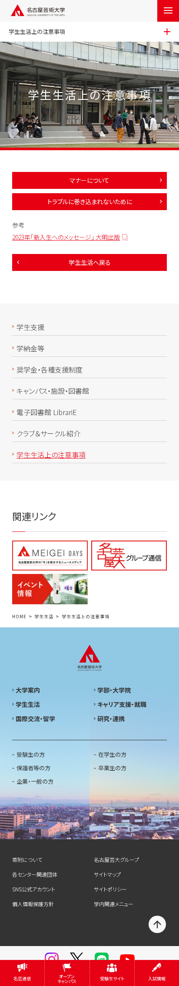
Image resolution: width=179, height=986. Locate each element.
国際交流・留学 (35, 718)
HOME (19, 617)
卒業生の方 (112, 768)
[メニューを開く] (168, 11)
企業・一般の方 (35, 781)
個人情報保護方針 (33, 903)
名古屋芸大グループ (116, 859)
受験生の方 (31, 754)
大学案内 (28, 690)
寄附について (27, 859)
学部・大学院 (114, 690)
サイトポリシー (110, 889)
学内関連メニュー (113, 903)
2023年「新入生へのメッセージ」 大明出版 (66, 237)
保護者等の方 (33, 768)
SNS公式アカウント (33, 889)
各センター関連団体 (34, 874)
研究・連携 (111, 718)
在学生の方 (112, 754)
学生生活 (43, 617)
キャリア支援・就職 (121, 704)
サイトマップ (107, 874)
